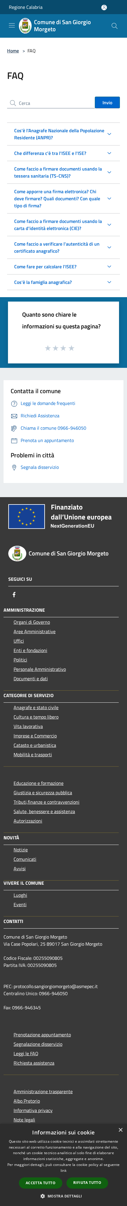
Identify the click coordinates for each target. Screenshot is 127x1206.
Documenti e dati (31, 678)
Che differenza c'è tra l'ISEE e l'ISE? (50, 153)
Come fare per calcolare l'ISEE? (45, 266)
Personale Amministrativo (40, 669)
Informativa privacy (33, 1110)
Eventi (20, 904)
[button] (63, 1196)
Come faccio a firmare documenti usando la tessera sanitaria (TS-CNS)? (58, 172)
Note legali (24, 1119)
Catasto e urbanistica (35, 745)
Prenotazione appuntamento (42, 1034)
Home (13, 50)
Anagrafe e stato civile (36, 707)
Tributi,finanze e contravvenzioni (46, 801)
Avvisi (20, 868)
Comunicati (25, 859)
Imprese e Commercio (35, 735)
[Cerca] (114, 25)
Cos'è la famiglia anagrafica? (43, 282)
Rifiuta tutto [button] (87, 1182)
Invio (107, 102)
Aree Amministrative (35, 631)
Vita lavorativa (28, 726)
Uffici (19, 640)
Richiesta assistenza (34, 1062)
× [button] (120, 1130)
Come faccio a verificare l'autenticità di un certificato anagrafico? (57, 247)
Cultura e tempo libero (36, 716)
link (63, 1170)
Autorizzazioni (28, 820)
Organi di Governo (32, 622)
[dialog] (63, 1165)
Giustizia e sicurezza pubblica (43, 792)
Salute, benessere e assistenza (44, 811)
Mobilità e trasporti (33, 754)
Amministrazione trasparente (43, 1091)
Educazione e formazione (39, 783)
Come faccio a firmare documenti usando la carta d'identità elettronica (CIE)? (58, 225)
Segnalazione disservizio (38, 1044)
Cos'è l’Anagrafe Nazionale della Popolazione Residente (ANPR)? (59, 134)
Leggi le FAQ (26, 1053)
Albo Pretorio (27, 1100)
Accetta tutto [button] (41, 1182)
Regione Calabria (26, 7)
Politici (20, 659)
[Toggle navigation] (11, 25)
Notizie (21, 849)
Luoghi (20, 895)
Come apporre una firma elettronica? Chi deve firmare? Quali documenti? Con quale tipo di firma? (57, 198)
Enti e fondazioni (30, 650)
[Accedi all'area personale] (104, 7)
